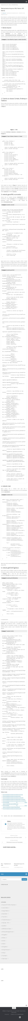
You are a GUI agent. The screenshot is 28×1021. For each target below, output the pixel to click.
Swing (3, 952)
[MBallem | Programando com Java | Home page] (2, 2)
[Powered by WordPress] (9, 1014)
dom (9, 815)
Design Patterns (5, 910)
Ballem (4, 13)
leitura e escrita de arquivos (18, 815)
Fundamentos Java (6, 919)
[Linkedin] (20, 874)
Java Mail (4, 925)
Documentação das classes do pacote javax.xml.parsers (14, 799)
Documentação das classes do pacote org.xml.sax (13, 794)
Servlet (3, 940)
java (11, 815)
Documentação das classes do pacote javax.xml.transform (14, 800)
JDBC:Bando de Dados (6, 928)
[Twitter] (18, 874)
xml (24, 815)
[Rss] (26, 874)
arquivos (5, 815)
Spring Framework (6, 949)
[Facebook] (16, 874)
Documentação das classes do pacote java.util (12, 808)
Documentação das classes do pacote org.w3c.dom (13, 797)
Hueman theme (20, 1014)
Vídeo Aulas (4, 958)
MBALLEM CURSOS (5, 897)
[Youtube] (22, 874)
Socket (3, 943)
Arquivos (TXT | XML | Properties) (9, 4)
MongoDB (4, 934)
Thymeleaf (4, 955)
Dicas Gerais (4, 913)
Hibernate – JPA (5, 922)
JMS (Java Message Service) (7, 931)
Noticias (3, 937)
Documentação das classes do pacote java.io (12, 796)
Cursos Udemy (5, 907)
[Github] (24, 874)
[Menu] (26, 1)
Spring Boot (4, 946)
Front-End (4, 916)
